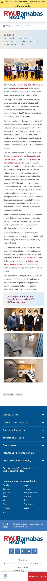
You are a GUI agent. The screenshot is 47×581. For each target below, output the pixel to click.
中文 (25, 500)
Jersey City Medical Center (29, 85)
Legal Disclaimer (36, 564)
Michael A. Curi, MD (25, 257)
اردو (4, 511)
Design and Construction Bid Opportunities (18, 469)
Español (27, 508)
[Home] (23, 15)
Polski (6, 504)
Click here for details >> (23, 6)
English (6, 485)
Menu (5, 578)
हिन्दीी (5, 496)
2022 (17, 26)
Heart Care (8, 394)
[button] (37, 576)
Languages (26, 564)
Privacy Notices (23, 560)
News (19, 394)
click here (20, 302)
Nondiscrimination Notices (12, 564)
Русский (6, 508)
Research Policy (23, 568)
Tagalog (7, 489)
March (27, 26)
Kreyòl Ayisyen (30, 492)
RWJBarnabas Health (21, 88)
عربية (26, 485)
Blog (8, 26)
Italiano (27, 496)
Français (27, 489)
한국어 (6, 500)
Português (28, 504)
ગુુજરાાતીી (6, 492)
